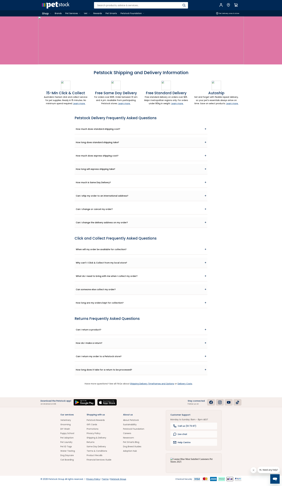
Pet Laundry (66, 442)
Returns (90, 442)
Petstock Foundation (133, 428)
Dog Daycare (67, 455)
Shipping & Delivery (96, 437)
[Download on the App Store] (107, 402)
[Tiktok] (237, 402)
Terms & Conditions (97, 450)
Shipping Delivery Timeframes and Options (152, 383)
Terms (105, 479)
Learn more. (79, 103)
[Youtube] (229, 402)
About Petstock (131, 420)
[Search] (184, 5)
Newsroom (128, 437)
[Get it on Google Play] (84, 402)
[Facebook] (211, 402)
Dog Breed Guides (132, 446)
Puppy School (67, 433)
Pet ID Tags (66, 446)
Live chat (182, 434)
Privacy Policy (93, 433)
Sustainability (130, 424)
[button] (141, 129)
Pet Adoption (67, 437)
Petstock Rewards (96, 420)
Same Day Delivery (96, 446)
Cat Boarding (67, 459)
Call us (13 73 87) (187, 425)
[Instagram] (220, 402)
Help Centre (184, 442)
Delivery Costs (185, 383)
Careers (127, 433)
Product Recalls (94, 455)
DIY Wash (65, 428)
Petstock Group (118, 479)
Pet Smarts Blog (131, 442)
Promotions (92, 428)
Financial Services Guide (99, 459)
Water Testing (67, 450)
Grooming (65, 424)
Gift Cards (92, 424)
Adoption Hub (130, 450)
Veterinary (65, 420)
